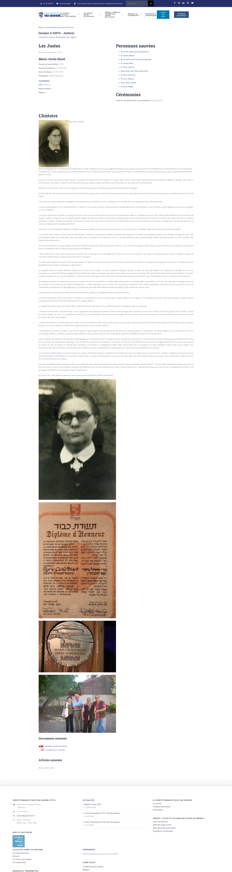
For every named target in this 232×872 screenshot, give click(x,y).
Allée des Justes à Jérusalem (164, 828)
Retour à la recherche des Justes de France (56, 27)
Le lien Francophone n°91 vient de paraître (102, 813)
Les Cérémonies (19, 862)
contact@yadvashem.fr (26, 816)
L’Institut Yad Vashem (162, 806)
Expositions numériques (163, 831)
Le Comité (157, 803)
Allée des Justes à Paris (162, 825)
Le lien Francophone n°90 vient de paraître (102, 822)
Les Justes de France (21, 853)
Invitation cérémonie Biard (56, 746)
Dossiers (16, 856)
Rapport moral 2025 (92, 804)
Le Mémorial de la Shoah (93, 866)
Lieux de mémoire (160, 821)
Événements (158, 810)
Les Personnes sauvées (22, 859)
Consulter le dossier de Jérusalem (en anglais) (57, 37)
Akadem (86, 869)
